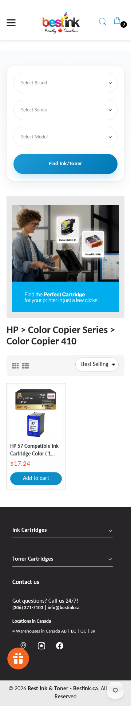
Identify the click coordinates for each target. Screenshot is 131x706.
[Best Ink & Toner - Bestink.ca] (61, 23)
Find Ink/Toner (65, 164)
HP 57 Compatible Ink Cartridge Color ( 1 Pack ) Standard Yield (34, 451)
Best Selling (94, 364)
